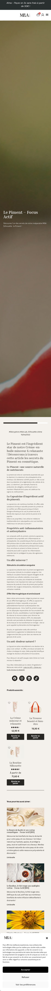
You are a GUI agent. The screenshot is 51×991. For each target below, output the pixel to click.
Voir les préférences (25, 984)
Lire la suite (11, 857)
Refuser (25, 977)
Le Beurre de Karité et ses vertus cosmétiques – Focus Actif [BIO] (21, 831)
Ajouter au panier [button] (15, 737)
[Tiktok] (36, 678)
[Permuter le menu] (47, 14)
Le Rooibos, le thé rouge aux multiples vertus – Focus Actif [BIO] (23, 887)
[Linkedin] (29, 678)
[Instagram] (22, 678)
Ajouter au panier (15, 782)
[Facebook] (14, 678)
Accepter (25, 969)
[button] (47, 938)
